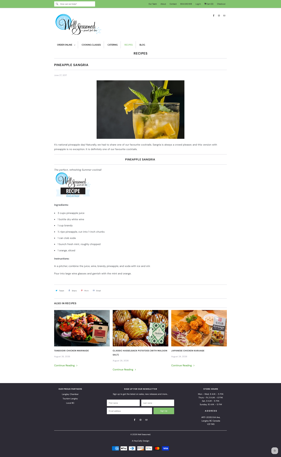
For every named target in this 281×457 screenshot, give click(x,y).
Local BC (70, 403)
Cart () (209, 4)
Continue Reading (64, 365)
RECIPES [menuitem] (128, 45)
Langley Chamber (70, 394)
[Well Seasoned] (140, 25)
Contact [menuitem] (173, 4)
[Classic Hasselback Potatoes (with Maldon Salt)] (140, 328)
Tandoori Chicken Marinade (71, 350)
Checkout (221, 4)
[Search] (57, 4)
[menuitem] (66, 44)
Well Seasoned (144, 434)
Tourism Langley (70, 398)
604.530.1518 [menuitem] (186, 4)
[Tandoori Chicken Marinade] (82, 328)
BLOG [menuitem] (142, 45)
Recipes (141, 53)
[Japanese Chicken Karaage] (199, 328)
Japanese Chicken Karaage (187, 350)
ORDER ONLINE (65, 45)
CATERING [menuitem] (113, 45)
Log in (198, 4)
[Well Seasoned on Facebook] (214, 15)
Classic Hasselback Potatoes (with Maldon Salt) (140, 352)
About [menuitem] (163, 4)
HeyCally (138, 440)
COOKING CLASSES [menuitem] (91, 45)
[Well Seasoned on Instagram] (219, 15)
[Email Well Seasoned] (224, 15)
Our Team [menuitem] (153, 4)
